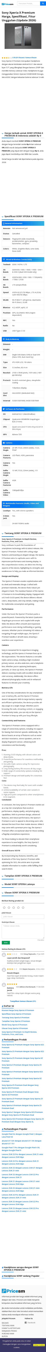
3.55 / (18, 57)
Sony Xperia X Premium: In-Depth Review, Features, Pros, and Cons (19, 1033)
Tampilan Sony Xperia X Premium (16, 1021)
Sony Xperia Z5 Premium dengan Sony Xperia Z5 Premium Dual (22, 1100)
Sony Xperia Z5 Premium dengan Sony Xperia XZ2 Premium (23, 1052)
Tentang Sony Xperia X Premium (15, 1017)
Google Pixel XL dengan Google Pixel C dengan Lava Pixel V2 (22, 1135)
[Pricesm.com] (8, 4)
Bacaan (5, 1323)
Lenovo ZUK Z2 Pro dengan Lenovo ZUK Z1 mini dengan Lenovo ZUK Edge (22, 1155)
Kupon (5, 1336)
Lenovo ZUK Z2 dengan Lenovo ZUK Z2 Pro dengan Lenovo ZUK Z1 (20, 1175)
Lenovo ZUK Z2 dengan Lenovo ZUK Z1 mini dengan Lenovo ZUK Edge (21, 1189)
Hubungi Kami (8, 1333)
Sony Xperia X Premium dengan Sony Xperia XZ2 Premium (22, 1073)
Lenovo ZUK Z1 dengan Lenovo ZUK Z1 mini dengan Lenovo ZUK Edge (21, 1182)
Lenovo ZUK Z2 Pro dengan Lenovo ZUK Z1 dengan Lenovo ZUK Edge (20, 1162)
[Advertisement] (23, 103)
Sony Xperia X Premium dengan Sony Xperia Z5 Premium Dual (22, 1106)
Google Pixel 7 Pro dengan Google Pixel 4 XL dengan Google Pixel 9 (21, 1148)
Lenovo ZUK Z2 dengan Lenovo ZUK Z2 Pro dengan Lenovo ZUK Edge (20, 1202)
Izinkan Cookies (39, 1345)
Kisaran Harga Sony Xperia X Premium (18, 1010)
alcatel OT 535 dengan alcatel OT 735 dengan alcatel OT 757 (21, 1142)
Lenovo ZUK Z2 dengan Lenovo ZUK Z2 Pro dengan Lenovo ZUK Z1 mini (20, 1209)
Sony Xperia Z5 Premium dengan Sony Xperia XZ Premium (22, 1059)
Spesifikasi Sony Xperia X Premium (16, 1014)
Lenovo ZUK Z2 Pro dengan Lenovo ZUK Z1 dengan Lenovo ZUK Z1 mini (20, 1196)
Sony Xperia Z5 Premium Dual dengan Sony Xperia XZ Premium (20, 1093)
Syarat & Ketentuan (11, 1328)
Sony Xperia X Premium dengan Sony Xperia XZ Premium (22, 1079)
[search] (43, 3)
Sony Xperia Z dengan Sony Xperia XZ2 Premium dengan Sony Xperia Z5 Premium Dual (22, 1113)
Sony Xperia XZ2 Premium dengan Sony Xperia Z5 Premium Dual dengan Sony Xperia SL (23, 1120)
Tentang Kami (8, 1325)
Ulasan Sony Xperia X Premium (15, 1028)
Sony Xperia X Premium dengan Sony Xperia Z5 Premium (22, 1066)
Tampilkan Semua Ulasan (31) (23, 1001)
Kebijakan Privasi (9, 1331)
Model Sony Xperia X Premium (14, 1024)
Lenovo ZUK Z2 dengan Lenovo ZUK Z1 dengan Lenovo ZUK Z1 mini (22, 1169)
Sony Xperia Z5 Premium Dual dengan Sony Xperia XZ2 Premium (20, 1086)
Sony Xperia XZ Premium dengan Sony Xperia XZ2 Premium (23, 1046)
